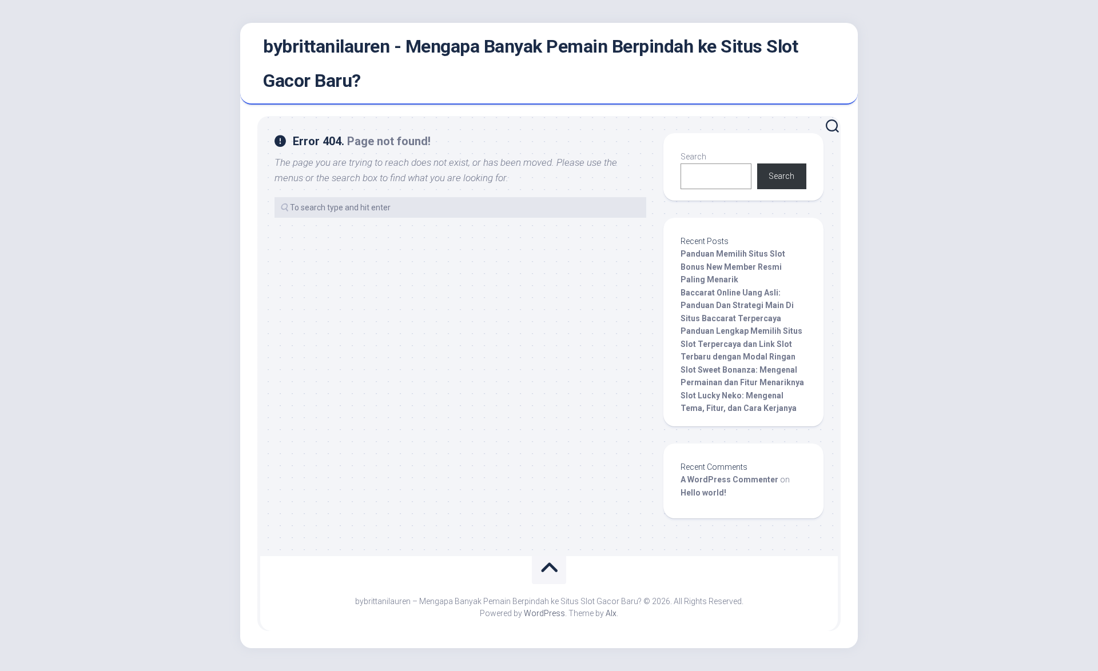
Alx (611, 613)
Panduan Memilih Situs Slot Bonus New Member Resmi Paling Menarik (733, 266)
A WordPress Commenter (729, 479)
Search (693, 156)
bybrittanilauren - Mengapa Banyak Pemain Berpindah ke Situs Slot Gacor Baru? (530, 63)
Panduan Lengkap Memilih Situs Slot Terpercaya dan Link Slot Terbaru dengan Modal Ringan (741, 343)
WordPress (544, 613)
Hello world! (703, 492)
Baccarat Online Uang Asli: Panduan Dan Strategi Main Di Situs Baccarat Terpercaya (737, 305)
